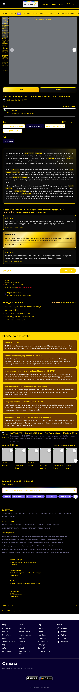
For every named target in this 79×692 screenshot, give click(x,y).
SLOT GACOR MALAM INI (65, 14)
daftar (4, 648)
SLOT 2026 (50, 14)
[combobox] (30, 4)
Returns (40, 632)
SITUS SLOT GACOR (20, 177)
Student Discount (8, 641)
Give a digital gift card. (24, 287)
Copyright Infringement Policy (12, 611)
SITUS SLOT (39, 14)
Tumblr (63, 638)
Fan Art (5, 632)
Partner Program (25, 635)
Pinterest (64, 642)
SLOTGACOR (26, 193)
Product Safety (43, 641)
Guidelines (41, 638)
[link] (6, 496)
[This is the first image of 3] (12, 50)
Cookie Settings (44, 651)
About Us (22, 628)
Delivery (41, 628)
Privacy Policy (18, 668)
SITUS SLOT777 (20, 191)
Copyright (41, 645)
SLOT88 (51, 158)
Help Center (42, 635)
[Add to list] (11, 450)
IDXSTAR (5, 14)
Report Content (7, 605)
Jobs (20, 645)
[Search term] (35, 4)
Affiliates (22, 638)
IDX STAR (14, 14)
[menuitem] (5, 13)
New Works (6, 635)
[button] (5, 19)
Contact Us (42, 648)
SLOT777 (70, 158)
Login (4, 645)
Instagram (64, 628)
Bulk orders (6, 651)
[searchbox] (39, 490)
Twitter (63, 635)
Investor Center (24, 632)
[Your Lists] (68, 4)
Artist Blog (22, 648)
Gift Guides (6, 628)
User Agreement (7, 668)
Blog (4, 638)
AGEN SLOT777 (28, 14)
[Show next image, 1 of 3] (74, 50)
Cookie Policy (28, 668)
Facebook (64, 632)
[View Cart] (73, 4)
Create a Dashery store (25, 652)
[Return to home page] (12, 4)
